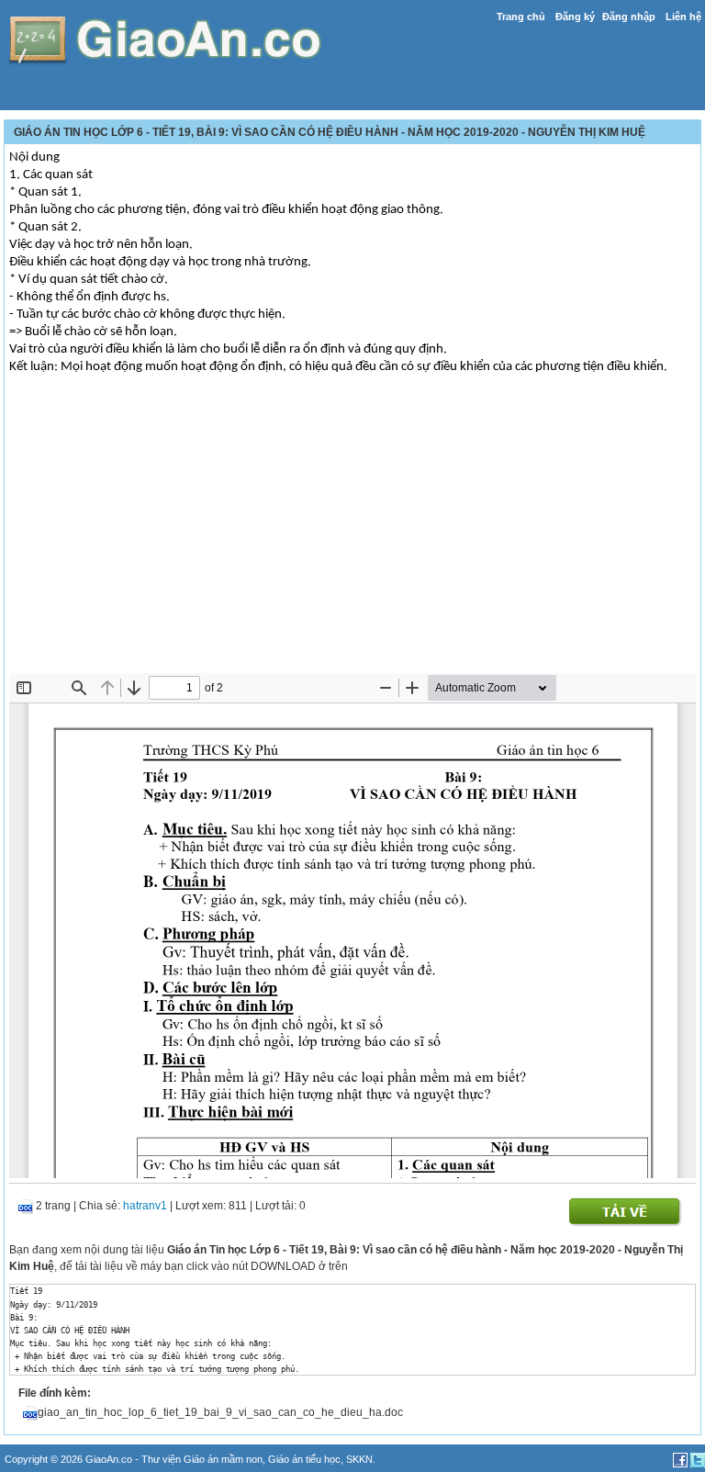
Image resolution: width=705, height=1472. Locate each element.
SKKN (359, 1459)
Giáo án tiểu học (304, 1459)
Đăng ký (575, 16)
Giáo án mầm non (223, 1459)
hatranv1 (145, 1205)
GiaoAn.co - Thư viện (134, 1459)
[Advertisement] (352, 535)
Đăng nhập (628, 16)
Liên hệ (683, 16)
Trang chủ (521, 16)
